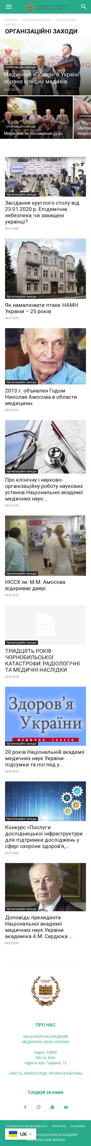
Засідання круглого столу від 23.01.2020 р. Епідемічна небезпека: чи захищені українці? (42, 212)
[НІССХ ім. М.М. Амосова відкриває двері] (45, 545)
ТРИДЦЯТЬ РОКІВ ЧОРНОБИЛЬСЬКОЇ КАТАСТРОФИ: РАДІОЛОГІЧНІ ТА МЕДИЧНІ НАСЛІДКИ (42, 660)
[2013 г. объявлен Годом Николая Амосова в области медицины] (45, 356)
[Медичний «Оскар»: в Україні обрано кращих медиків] (45, 67)
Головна (11, 20)
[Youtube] (66, 1108)
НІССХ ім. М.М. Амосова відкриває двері (35, 585)
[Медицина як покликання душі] (36, 120)
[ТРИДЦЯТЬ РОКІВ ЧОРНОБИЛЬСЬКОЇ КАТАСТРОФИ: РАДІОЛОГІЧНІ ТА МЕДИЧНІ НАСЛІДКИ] (45, 625)
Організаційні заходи (21, 67)
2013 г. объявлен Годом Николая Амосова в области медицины (41, 397)
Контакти (59, 1126)
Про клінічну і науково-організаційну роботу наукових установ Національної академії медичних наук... (44, 489)
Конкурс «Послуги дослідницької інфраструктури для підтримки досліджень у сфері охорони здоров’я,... (44, 836)
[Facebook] (25, 1108)
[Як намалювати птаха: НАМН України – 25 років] (45, 269)
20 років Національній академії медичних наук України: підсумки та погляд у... (44, 758)
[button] (9, 7)
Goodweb (78, 1126)
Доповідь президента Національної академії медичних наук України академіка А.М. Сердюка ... (39, 926)
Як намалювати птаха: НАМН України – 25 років (41, 308)
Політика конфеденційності (26, 1126)
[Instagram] (39, 1107)
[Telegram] (52, 1108)
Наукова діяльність (36, 20)
